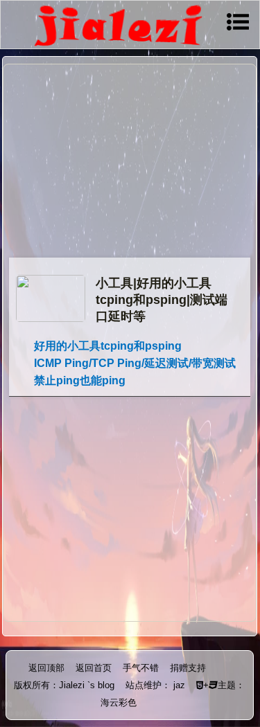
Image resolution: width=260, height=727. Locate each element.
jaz (179, 685)
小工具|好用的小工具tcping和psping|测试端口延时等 (161, 299)
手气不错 (141, 668)
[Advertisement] (129, 163)
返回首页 (94, 668)
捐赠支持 (188, 668)
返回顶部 (46, 668)
